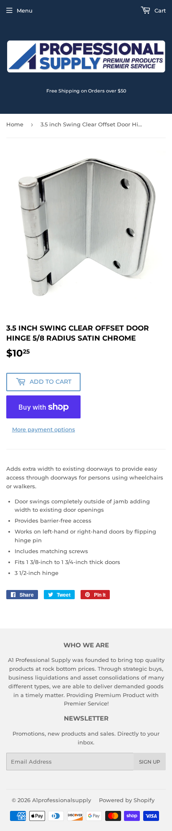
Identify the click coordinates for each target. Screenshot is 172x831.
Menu (25, 10)
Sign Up (149, 762)
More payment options (43, 429)
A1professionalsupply (61, 800)
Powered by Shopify (126, 800)
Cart (159, 10)
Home (14, 124)
